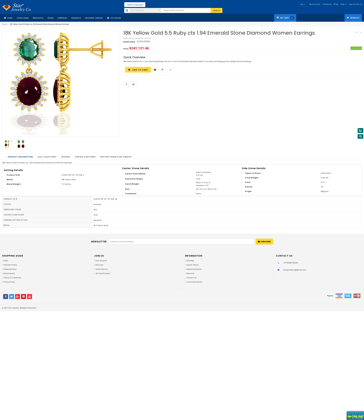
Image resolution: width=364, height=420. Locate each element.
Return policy (9, 273)
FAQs (6, 260)
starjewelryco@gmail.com (294, 270)
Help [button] (342, 4)
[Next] (361, 32)
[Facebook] (5, 296)
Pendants (76, 18)
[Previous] (356, 32)
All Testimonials (102, 273)
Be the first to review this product (137, 38)
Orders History (101, 269)
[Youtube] (29, 296)
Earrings (62, 18)
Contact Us (191, 277)
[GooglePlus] (17, 296)
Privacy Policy (9, 282)
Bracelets (38, 18)
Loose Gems (23, 18)
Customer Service (194, 282)
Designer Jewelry (94, 18)
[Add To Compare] (170, 70)
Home (4, 24)
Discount (99, 265)
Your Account (101, 260)
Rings (51, 18)
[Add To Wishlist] (162, 70)
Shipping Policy (10, 269)
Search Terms (192, 265)
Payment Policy (10, 265)
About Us (190, 273)
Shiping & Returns (85, 157)
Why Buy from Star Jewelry (116, 157)
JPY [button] (301, 4)
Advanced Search (194, 269)
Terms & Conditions (12, 277)
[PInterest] (23, 296)
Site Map (190, 260)
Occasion (115, 18)
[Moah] (18, 7)
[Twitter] (11, 296)
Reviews (65, 157)
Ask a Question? (47, 157)
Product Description (20, 157)
